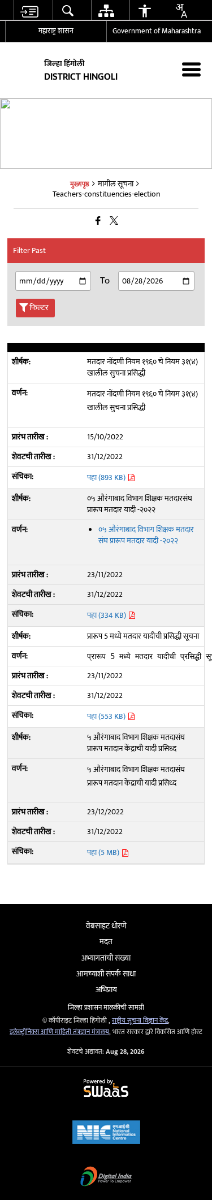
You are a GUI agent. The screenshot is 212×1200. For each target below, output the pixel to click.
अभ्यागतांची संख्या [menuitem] (106, 958)
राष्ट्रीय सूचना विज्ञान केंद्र (140, 1020)
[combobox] (181, 10)
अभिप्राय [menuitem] (106, 989)
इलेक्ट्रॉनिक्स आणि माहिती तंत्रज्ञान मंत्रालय (59, 1032)
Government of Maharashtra (157, 31)
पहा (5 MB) (104, 852)
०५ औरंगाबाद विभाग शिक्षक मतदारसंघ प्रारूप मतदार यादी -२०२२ (146, 535)
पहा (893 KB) (107, 477)
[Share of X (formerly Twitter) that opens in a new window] (114, 221)
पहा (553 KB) (107, 716)
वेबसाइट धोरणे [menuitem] (106, 925)
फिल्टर (39, 307)
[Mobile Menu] (191, 69)
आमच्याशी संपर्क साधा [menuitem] (106, 973)
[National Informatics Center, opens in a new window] (106, 1133)
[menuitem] (29, 10)
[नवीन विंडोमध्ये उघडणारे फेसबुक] (98, 221)
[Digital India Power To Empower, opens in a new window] (106, 1177)
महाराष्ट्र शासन (55, 31)
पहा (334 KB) (107, 615)
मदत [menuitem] (106, 941)
